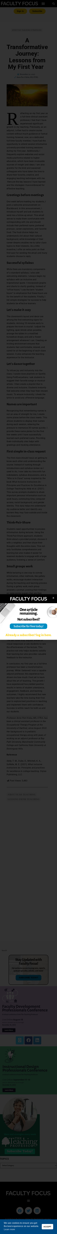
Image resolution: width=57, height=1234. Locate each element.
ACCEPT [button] (47, 1227)
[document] (28, 617)
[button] (53, 598)
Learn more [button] (9, 1229)
